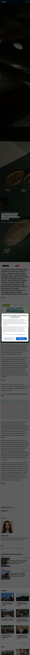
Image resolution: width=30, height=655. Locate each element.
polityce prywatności (21, 334)
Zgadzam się (21, 338)
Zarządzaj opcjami (8, 338)
